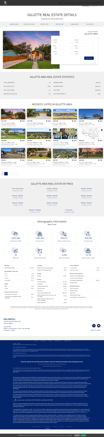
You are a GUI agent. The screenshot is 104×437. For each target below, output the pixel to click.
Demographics (74, 24)
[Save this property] (75, 110)
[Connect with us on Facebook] (94, 325)
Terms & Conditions (69, 426)
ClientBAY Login (57, 341)
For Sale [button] (66, 2)
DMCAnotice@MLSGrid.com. (81, 412)
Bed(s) (54, 45)
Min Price (55, 39)
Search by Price (59, 24)
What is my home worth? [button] (93, 2)
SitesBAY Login (67, 341)
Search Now (89, 58)
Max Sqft (76, 51)
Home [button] (60, 2)
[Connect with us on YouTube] (98, 325)
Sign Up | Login (95, 330)
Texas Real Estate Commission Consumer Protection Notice (52, 366)
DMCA (50, 341)
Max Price (77, 39)
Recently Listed (44, 24)
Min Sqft (55, 51)
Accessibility (43, 341)
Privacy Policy (61, 426)
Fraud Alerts (55, 426)
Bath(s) (76, 45)
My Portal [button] (81, 2)
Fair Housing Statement (47, 426)
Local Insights (90, 24)
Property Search (14, 24)
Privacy (36, 341)
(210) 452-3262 (7, 326)
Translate (101, 5)
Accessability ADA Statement (36, 426)
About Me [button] (73, 2)
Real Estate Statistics (29, 24)
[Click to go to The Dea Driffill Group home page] (5, 2)
